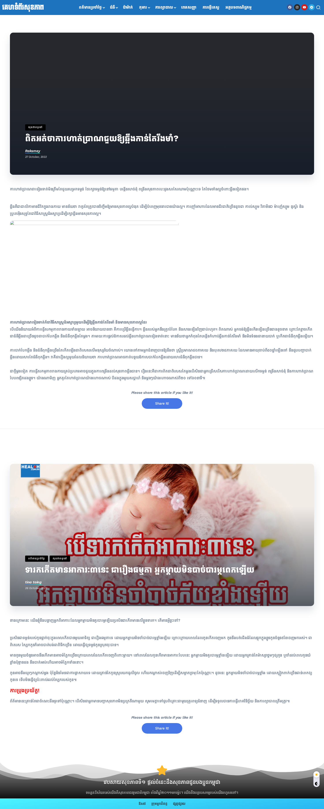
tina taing (33, 582)
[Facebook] (290, 7)
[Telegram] (312, 7)
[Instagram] (297, 7)
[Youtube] (304, 7)
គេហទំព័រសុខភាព (23, 7)
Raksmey (32, 151)
